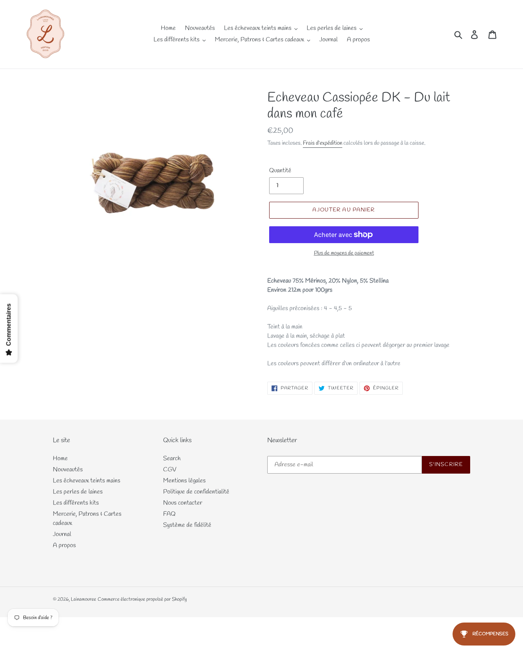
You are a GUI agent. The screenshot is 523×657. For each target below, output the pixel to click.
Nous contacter (182, 503)
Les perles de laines (78, 492)
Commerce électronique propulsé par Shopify (142, 599)
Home (60, 458)
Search (172, 458)
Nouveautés (68, 470)
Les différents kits (76, 503)
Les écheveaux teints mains (86, 481)
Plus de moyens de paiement (344, 253)
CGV (170, 470)
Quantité (280, 171)
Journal (62, 534)
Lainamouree (83, 599)
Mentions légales (184, 481)
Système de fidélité (187, 525)
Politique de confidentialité (196, 492)
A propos (64, 545)
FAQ (169, 514)
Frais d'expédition (322, 143)
